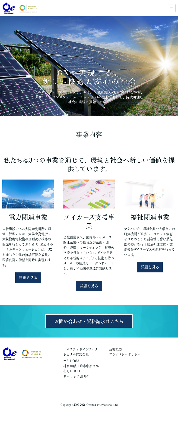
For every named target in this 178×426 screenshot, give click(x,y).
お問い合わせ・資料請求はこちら (89, 321)
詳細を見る (28, 277)
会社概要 (115, 349)
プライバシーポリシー (125, 354)
